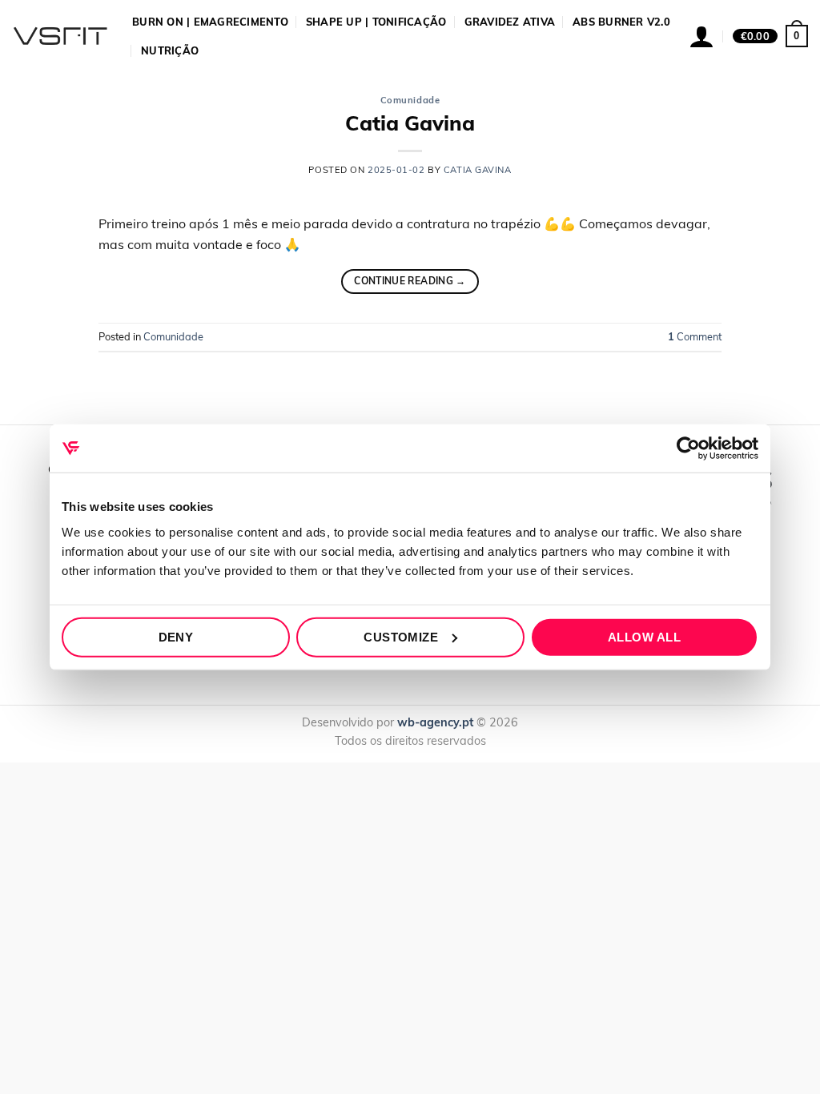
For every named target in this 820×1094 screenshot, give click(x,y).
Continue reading (410, 281)
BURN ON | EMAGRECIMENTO (210, 21)
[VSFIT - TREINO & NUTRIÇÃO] (60, 36)
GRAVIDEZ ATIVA (510, 21)
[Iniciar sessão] (701, 36)
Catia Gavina (410, 122)
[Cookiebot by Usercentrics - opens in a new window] (688, 448)
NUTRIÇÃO (170, 50)
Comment (695, 336)
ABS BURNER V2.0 (621, 21)
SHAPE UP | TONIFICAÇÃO (376, 21)
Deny (176, 636)
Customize (401, 636)
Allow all (644, 636)
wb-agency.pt (435, 722)
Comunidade (410, 100)
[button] (770, 36)
